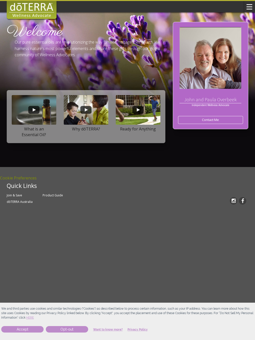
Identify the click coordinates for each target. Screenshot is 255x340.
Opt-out (67, 329)
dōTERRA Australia (20, 202)
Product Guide (53, 195)
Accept (22, 329)
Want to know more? (108, 329)
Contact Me (210, 119)
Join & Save (14, 195)
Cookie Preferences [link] (18, 178)
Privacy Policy (138, 329)
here (30, 317)
